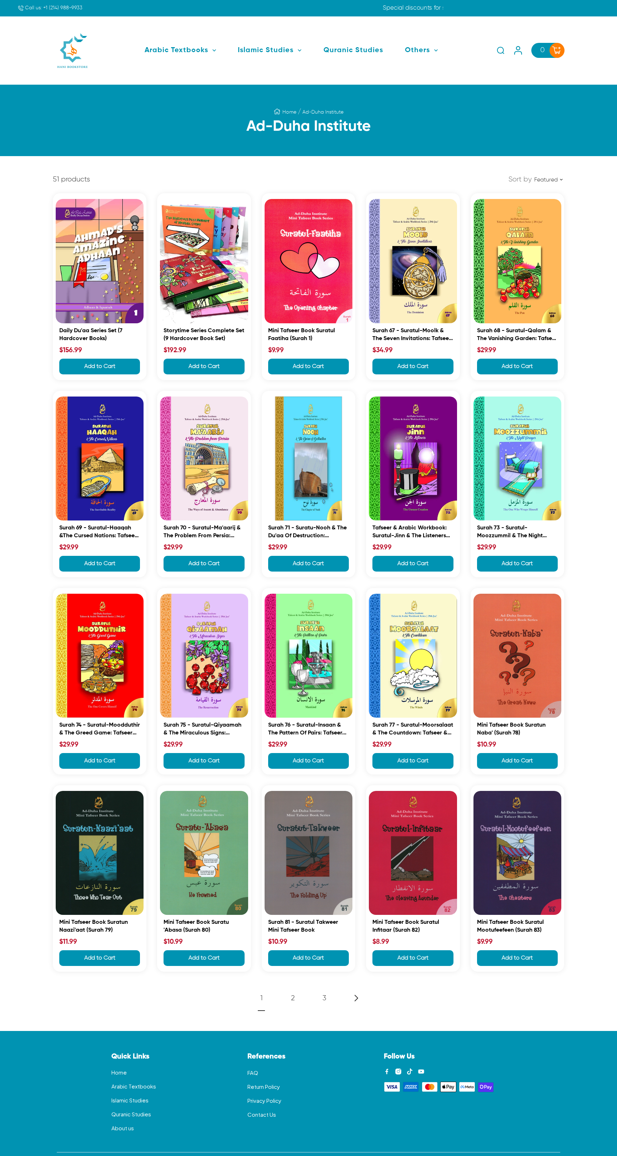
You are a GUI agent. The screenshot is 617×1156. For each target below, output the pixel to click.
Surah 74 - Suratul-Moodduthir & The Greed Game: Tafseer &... (99, 730)
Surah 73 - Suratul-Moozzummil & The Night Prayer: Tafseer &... (510, 532)
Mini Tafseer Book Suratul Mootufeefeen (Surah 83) (510, 926)
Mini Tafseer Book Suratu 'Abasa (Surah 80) (196, 926)
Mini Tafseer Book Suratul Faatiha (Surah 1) (301, 335)
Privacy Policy (264, 1100)
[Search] (500, 50)
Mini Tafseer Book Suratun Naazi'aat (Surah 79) (93, 926)
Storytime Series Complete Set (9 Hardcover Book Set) (204, 335)
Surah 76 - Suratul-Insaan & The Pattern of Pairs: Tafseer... (307, 729)
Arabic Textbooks (133, 1086)
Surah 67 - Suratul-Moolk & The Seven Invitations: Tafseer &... (411, 335)
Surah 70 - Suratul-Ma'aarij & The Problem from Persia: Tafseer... (202, 532)
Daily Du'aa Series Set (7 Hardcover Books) (90, 335)
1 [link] (261, 998)
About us (122, 1128)
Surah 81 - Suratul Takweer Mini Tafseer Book (303, 926)
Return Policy (263, 1086)
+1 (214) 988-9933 (53, 7)
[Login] (518, 50)
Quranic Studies (131, 1114)
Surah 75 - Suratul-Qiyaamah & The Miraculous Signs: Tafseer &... (202, 730)
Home (289, 112)
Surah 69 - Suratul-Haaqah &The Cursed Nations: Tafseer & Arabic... (98, 532)
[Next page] (355, 998)
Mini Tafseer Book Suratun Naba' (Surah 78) (511, 729)
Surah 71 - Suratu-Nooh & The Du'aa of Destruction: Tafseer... (307, 532)
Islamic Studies (130, 1100)
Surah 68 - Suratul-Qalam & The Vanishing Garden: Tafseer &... (517, 335)
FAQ (252, 1072)
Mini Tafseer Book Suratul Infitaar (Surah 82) (405, 926)
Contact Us (261, 1114)
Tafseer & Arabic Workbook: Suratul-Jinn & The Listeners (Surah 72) (409, 532)
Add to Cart (99, 366)
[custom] (386, 1071)
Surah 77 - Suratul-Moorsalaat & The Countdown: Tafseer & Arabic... (412, 730)
